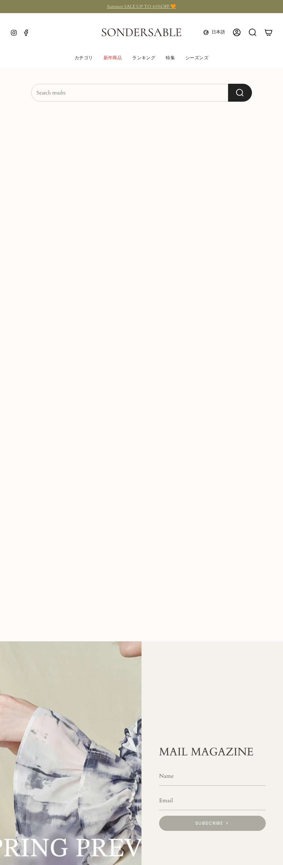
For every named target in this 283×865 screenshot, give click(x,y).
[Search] (240, 93)
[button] (83, 58)
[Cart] (268, 32)
